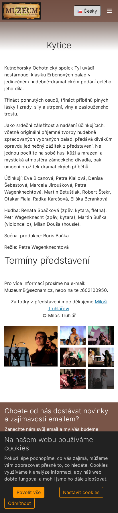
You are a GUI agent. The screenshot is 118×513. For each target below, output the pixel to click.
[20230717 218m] (101, 379)
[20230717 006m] (73, 335)
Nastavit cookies (81, 492)
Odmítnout (19, 503)
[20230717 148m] (101, 357)
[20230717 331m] (31, 345)
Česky (89, 11)
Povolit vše (29, 492)
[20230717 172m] (73, 379)
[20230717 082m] (73, 357)
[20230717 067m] (101, 335)
